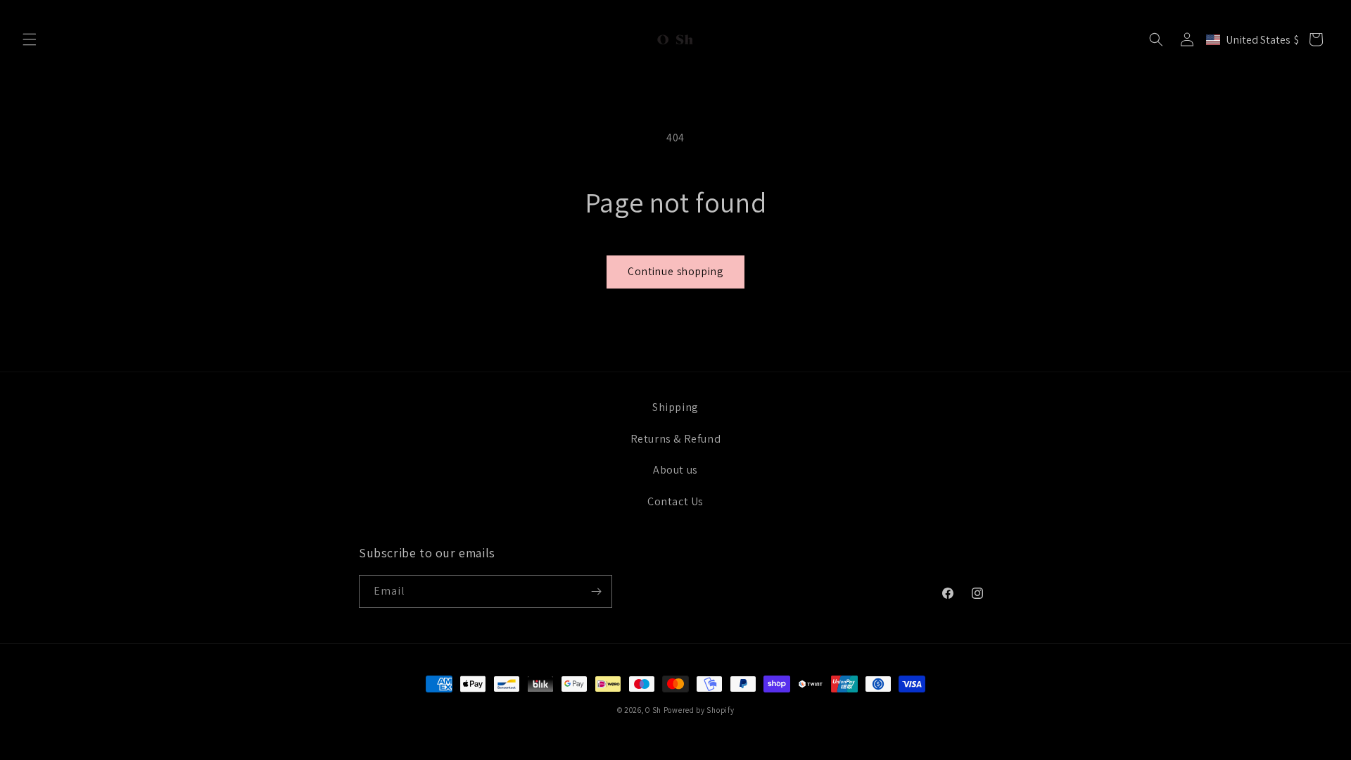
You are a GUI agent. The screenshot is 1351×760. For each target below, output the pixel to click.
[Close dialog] (934, 190)
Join (813, 449)
